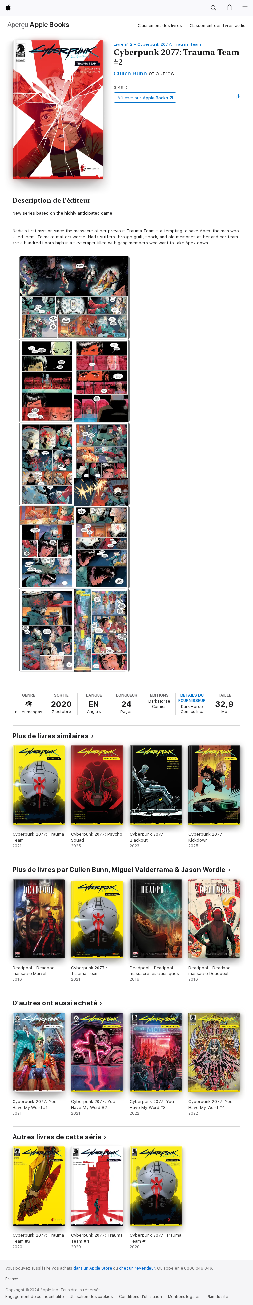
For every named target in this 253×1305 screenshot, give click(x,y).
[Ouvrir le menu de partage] (238, 97)
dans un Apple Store (92, 1268)
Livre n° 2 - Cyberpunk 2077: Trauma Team (157, 44)
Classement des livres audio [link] (218, 25)
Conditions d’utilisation (140, 1296)
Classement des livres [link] (160, 25)
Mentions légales (184, 1296)
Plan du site (218, 1296)
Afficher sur (142, 97)
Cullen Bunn (130, 73)
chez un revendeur (137, 1268)
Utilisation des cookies (91, 1296)
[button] (213, 8)
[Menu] (245, 8)
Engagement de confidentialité (34, 1296)
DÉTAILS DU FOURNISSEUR (192, 698)
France (11, 1279)
